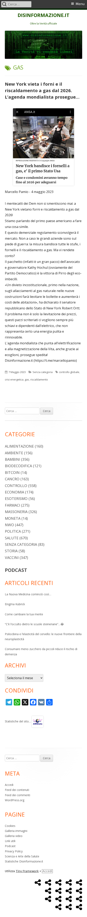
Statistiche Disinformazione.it (24, 861)
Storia (11, 550)
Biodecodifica (18, 465)
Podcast (10, 846)
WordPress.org (14, 800)
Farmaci (12, 505)
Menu (80, 4)
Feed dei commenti (17, 795)
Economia (14, 492)
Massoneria (16, 511)
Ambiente (14, 452)
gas (27, 379)
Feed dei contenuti (17, 790)
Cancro (12, 478)
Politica (13, 531)
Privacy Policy (14, 851)
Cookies (10, 826)
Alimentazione (19, 446)
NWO (9, 524)
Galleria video (13, 836)
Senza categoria (43, 372)
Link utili (10, 841)
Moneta (12, 518)
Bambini (12, 459)
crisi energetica (14, 379)
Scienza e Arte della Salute (22, 856)
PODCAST (16, 570)
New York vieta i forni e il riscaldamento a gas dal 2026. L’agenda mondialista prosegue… (42, 90)
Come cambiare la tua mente (24, 614)
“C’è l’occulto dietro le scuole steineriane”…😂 (34, 624)
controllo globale (69, 372)
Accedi (9, 785)
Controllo (16, 485)
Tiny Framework (27, 871)
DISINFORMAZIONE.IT (43, 15)
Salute (11, 537)
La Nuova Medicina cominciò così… (28, 594)
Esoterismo (16, 498)
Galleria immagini (16, 831)
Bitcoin (12, 472)
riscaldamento (39, 379)
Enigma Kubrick (15, 604)
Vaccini (12, 557)
